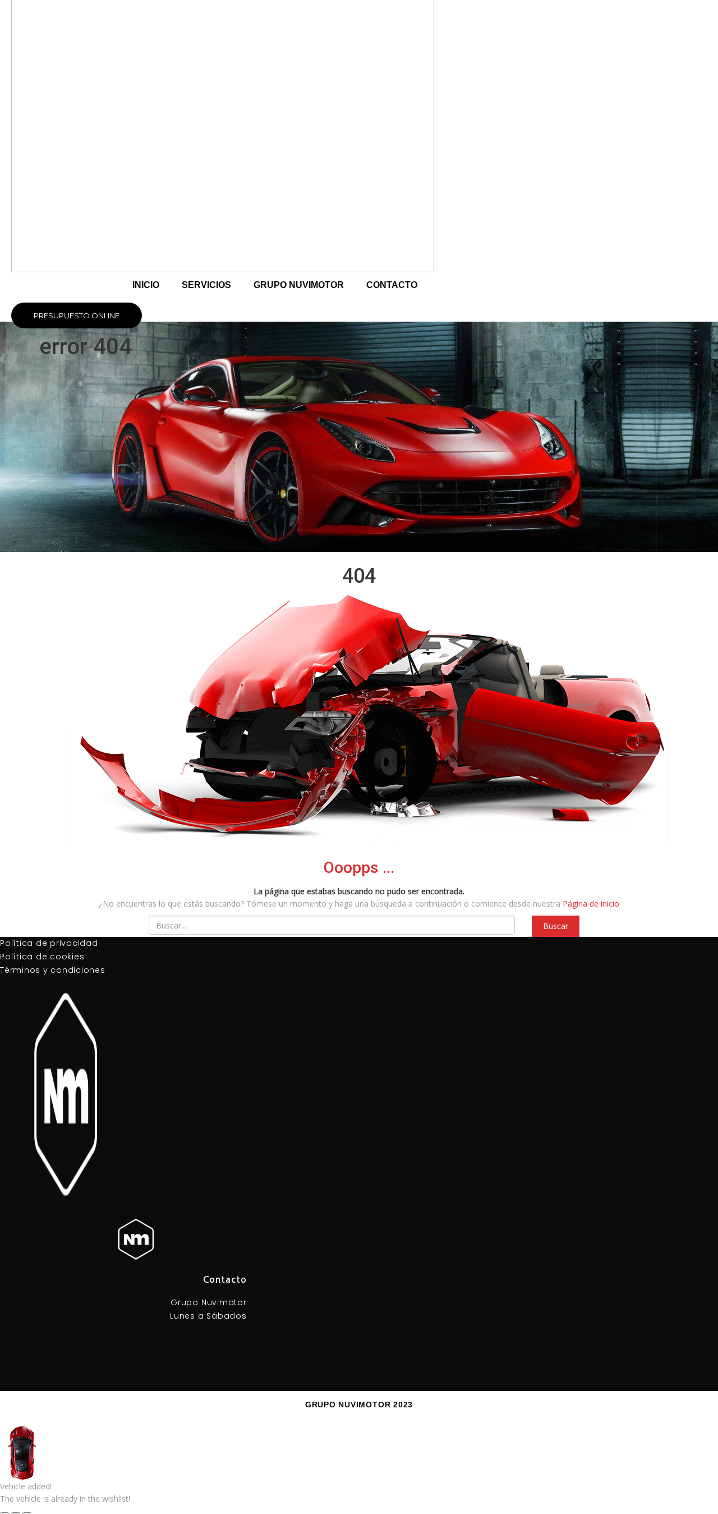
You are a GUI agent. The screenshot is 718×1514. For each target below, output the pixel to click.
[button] (76, 315)
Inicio (145, 285)
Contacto (391, 285)
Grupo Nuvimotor (299, 285)
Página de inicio (591, 903)
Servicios (206, 285)
